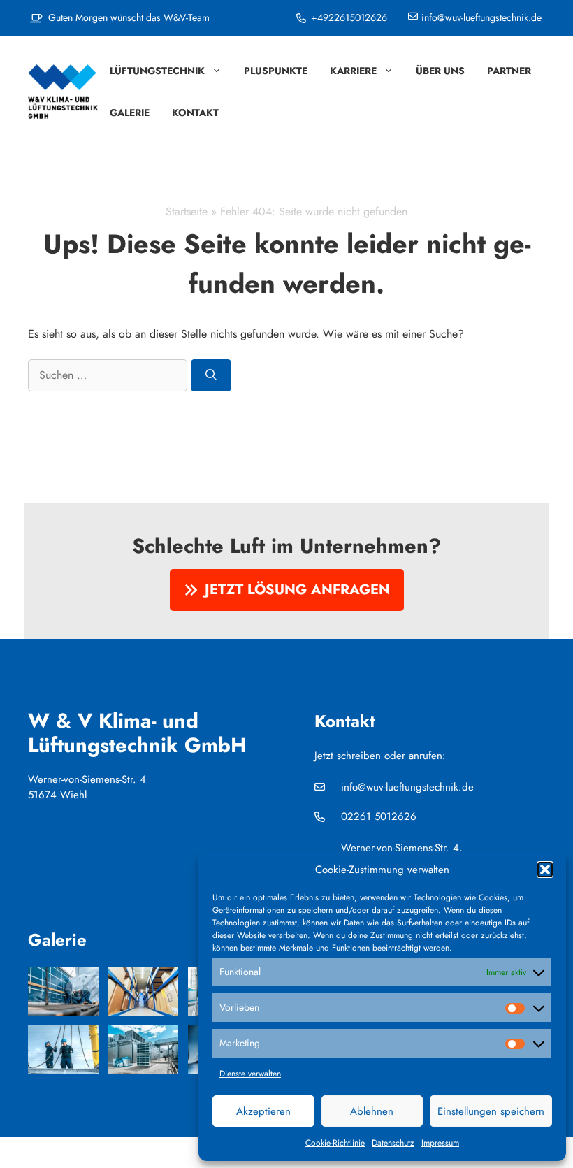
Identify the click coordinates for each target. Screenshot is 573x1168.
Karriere (353, 71)
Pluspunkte (275, 71)
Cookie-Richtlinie (335, 1143)
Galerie (130, 113)
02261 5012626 (378, 816)
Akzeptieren (263, 1111)
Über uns (440, 71)
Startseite (187, 211)
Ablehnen (371, 1111)
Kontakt (195, 113)
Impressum (440, 1143)
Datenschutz (393, 1143)
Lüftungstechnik (157, 71)
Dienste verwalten (250, 1073)
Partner (509, 71)
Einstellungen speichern (490, 1111)
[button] (545, 870)
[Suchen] (211, 375)
